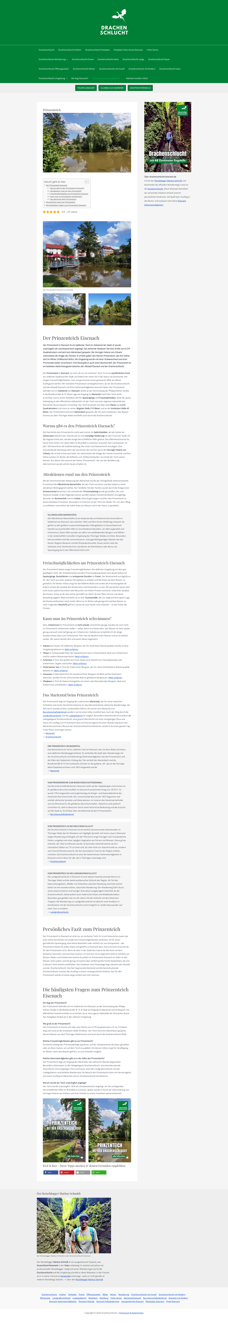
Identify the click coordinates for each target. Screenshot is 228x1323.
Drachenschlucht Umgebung (52, 78)
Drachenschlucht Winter (84, 68)
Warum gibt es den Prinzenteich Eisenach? (67, 188)
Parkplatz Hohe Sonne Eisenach (128, 49)
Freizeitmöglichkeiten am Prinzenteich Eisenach (69, 194)
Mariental (50, 733)
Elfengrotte (45, 1298)
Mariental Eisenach (132, 1298)
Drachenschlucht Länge (133, 59)
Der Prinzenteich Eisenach (56, 185)
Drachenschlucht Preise (83, 59)
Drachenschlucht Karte (108, 59)
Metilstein (93, 1298)
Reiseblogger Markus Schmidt (168, 180)
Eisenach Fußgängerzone (107, 1301)
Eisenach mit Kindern (178, 1298)
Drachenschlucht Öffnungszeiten (54, 68)
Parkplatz (72, 1294)
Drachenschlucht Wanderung (52, 59)
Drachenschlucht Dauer (159, 59)
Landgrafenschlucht (52, 715)
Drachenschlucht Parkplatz (97, 49)
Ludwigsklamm (76, 715)
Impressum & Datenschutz (131, 1312)
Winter (113, 1294)
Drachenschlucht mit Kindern (142, 68)
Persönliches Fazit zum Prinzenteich (60, 202)
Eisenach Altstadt (86, 1301)
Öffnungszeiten (93, 1294)
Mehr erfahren (71, 649)
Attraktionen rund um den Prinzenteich (66, 191)
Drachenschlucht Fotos (169, 68)
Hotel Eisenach (173, 1301)
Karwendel (65, 1276)
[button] (67, 59)
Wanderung (123, 1294)
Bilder (105, 1294)
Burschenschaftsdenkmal (54, 712)
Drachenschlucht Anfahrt (69, 49)
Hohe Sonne (152, 49)
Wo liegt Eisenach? (79, 78)
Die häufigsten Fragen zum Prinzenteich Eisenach (66, 205)
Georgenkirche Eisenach (132, 1301)
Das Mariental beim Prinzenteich (63, 199)
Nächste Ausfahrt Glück (137, 78)
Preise (81, 1294)
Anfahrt (62, 1294)
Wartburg (104, 1298)
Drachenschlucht (46, 49)
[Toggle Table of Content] (85, 182)
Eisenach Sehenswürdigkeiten (106, 78)
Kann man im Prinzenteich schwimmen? (66, 196)
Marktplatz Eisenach (155, 1301)
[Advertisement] (167, 227)
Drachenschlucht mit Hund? (112, 68)
